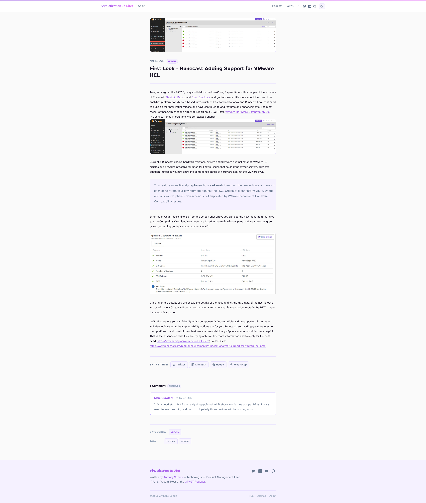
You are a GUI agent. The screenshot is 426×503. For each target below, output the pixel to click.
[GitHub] (314, 6)
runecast (171, 441)
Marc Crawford (163, 398)
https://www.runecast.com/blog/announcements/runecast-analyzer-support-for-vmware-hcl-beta (208, 346)
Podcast (277, 5)
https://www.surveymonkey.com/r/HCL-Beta (183, 341)
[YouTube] (267, 471)
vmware (172, 61)
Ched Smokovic (201, 97)
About (141, 5)
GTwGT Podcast (195, 481)
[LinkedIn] (309, 6)
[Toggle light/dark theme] (322, 6)
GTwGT (291, 5)
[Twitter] (304, 6)
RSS (251, 496)
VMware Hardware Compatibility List (247, 112)
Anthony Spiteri (173, 477)
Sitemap (261, 496)
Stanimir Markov (175, 97)
